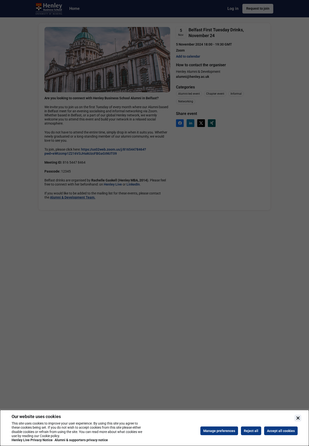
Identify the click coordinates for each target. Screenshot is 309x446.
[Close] (298, 418)
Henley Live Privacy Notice (32, 440)
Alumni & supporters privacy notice (81, 440)
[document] (154, 428)
